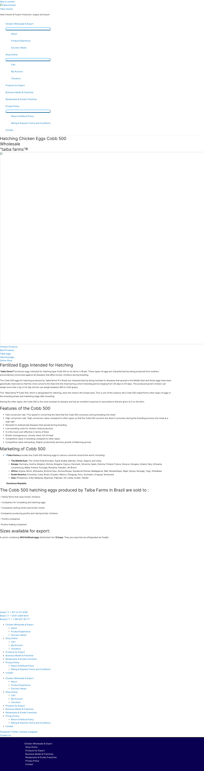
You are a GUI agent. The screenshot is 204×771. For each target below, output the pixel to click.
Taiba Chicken (6, 9)
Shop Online (12, 54)
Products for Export (15, 85)
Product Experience (21, 40)
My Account (17, 71)
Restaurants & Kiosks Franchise (21, 99)
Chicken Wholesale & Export (19, 23)
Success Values (19, 47)
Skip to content (7, 1)
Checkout (16, 78)
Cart (13, 64)
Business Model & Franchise (19, 92)
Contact (9, 130)
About (14, 33)
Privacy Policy (12, 106)
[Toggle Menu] (28, 28)
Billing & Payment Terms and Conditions (31, 123)
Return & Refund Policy (22, 116)
